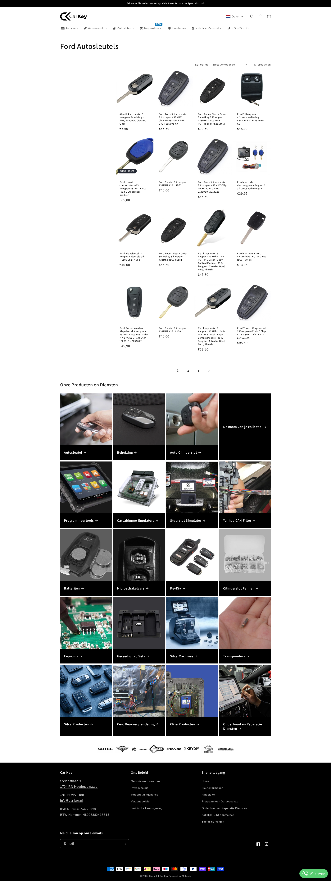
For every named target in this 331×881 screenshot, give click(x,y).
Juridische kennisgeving (146, 808)
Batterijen (72, 588)
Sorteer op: (202, 64)
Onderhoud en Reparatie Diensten (242, 726)
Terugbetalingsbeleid (144, 794)
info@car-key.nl (71, 800)
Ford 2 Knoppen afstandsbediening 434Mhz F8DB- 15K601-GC (250, 118)
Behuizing (125, 452)
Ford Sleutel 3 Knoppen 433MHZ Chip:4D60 (172, 330)
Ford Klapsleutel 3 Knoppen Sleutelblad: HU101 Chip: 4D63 (132, 257)
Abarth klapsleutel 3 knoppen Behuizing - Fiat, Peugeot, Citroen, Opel (133, 118)
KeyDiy (175, 588)
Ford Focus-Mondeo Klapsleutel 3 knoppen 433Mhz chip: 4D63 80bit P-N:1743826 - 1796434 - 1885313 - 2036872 (134, 335)
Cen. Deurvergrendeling (136, 724)
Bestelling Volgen (213, 821)
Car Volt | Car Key (158, 876)
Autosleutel (73, 452)
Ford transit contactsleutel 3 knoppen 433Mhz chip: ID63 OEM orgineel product (133, 189)
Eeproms (71, 656)
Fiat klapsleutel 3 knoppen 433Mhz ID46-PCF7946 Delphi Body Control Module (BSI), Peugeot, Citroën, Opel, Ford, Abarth (211, 336)
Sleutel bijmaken (213, 787)
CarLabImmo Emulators (135, 520)
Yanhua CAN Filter (237, 520)
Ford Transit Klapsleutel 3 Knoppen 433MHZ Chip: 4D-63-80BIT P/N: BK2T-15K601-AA (251, 333)
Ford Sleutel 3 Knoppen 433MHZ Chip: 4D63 (172, 184)
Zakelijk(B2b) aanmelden (218, 814)
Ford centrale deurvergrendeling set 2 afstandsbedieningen (251, 185)
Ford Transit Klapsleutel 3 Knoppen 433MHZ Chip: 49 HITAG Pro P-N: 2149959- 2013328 (212, 187)
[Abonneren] (124, 843)
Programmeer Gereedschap (220, 801)
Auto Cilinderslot (183, 452)
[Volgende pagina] (209, 370)
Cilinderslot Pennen (238, 588)
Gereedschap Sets (131, 656)
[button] (234, 16)
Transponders (234, 656)
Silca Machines (181, 656)
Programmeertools (79, 520)
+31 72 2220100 (72, 795)
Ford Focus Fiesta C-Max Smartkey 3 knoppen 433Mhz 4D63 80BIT (173, 257)
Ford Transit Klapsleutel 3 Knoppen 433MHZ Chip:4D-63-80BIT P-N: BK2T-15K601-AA (173, 118)
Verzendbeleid (140, 801)
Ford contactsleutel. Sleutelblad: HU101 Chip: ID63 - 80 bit (251, 257)
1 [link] (178, 370)
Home (205, 781)
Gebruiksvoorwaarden (145, 781)
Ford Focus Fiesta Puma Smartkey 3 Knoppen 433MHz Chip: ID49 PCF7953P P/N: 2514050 (212, 118)
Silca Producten (76, 724)
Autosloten (209, 794)
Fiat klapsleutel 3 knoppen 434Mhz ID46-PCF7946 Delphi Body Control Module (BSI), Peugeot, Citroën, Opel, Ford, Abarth (211, 261)
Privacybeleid (139, 787)
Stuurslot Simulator (186, 520)
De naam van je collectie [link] (242, 426)
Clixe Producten (182, 724)
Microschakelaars (131, 588)
